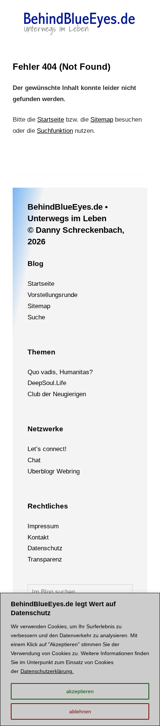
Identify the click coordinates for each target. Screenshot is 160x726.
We (61, 471)
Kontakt (38, 537)
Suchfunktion (55, 130)
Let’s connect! (47, 449)
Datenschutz (45, 548)
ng (76, 471)
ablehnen (80, 711)
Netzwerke (45, 429)
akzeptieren (80, 691)
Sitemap (101, 119)
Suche (36, 317)
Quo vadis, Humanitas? (60, 372)
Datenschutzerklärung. (47, 671)
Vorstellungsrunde (52, 294)
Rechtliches (48, 506)
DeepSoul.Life (47, 383)
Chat (34, 460)
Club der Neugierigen (57, 394)
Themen (41, 352)
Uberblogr (41, 471)
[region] (80, 659)
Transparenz (45, 559)
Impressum (43, 526)
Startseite (50, 119)
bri (69, 471)
